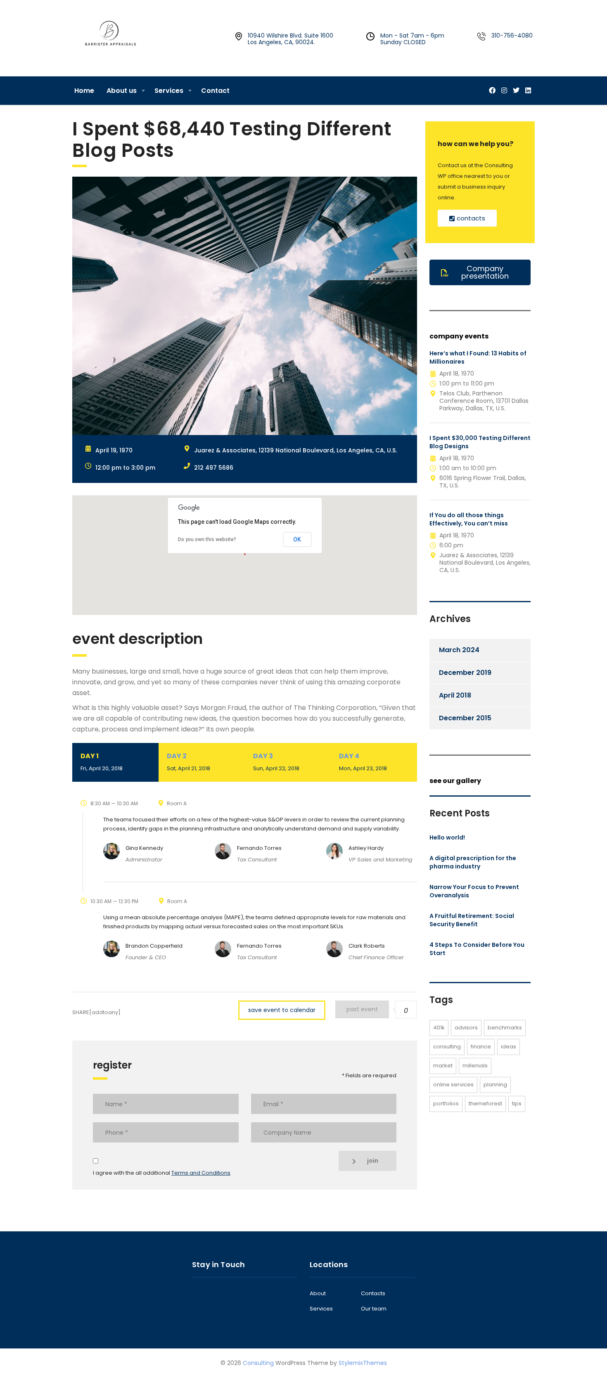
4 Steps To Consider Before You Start (476, 949)
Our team (373, 1309)
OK (297, 539)
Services (168, 90)
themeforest (485, 1103)
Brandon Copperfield (154, 946)
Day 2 (188, 761)
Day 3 (276, 761)
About (318, 1293)
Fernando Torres (259, 848)
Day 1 (102, 761)
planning (495, 1084)
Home (84, 90)
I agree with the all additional (161, 1173)
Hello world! (447, 837)
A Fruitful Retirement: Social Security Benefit (471, 920)
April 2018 (455, 695)
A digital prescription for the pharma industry (472, 862)
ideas (508, 1046)
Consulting (258, 1363)
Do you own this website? (207, 539)
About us (122, 90)
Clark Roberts (367, 946)
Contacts (373, 1293)
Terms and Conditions (200, 1173)
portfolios (446, 1103)
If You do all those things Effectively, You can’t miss (468, 519)
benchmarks (505, 1027)
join (372, 1161)
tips (517, 1103)
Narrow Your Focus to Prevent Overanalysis (474, 891)
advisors (466, 1027)
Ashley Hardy (366, 848)
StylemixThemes (363, 1363)
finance (481, 1046)
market (443, 1065)
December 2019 (465, 672)
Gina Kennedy (144, 848)
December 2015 (465, 718)
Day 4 (363, 761)
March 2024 (459, 650)
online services (453, 1084)
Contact (215, 90)
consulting (447, 1046)
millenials (475, 1065)
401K (439, 1027)
